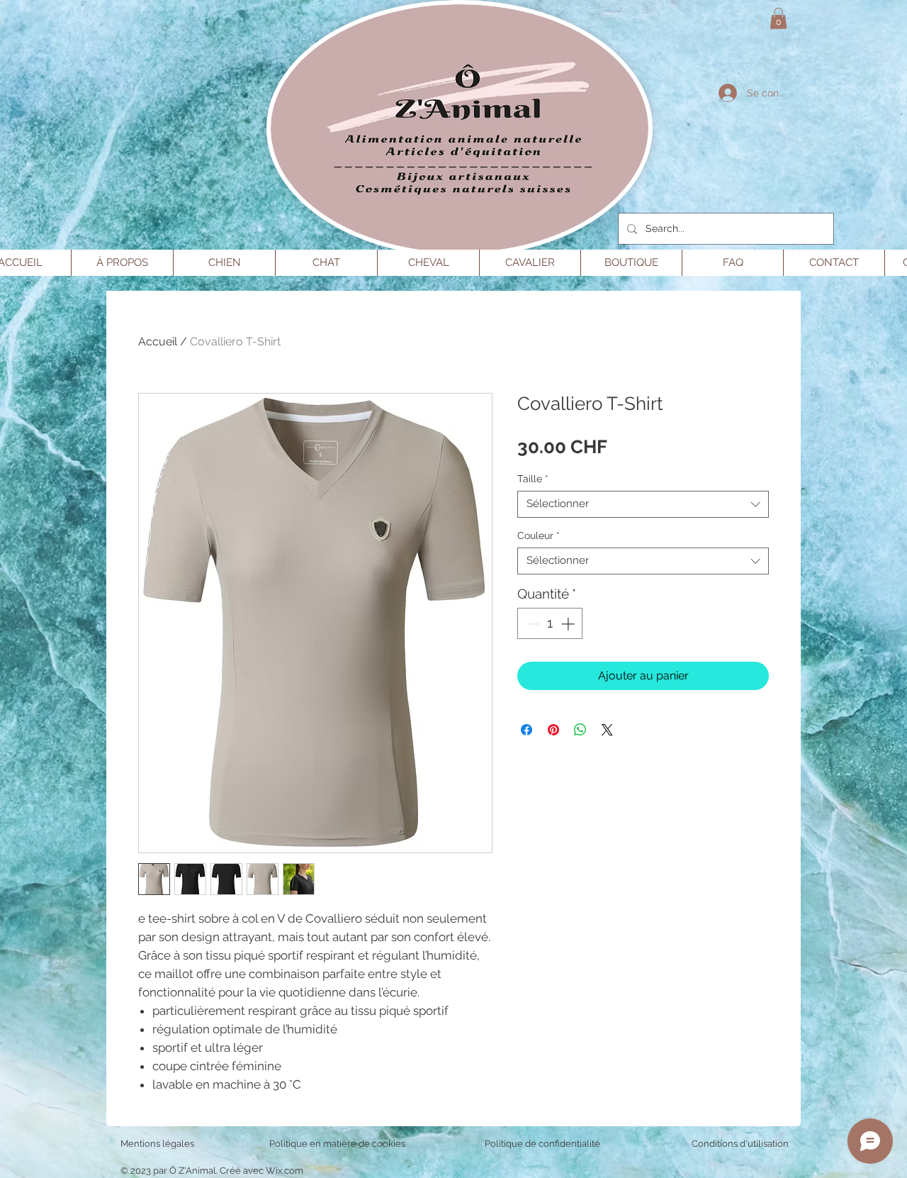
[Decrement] (531, 624)
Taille (532, 478)
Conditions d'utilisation (740, 1143)
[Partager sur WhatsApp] (580, 729)
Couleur (538, 535)
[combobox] (643, 504)
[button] (778, 18)
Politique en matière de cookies (338, 1143)
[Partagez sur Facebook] (526, 729)
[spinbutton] (550, 624)
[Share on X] (607, 729)
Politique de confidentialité (542, 1143)
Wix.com (284, 1170)
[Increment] (569, 624)
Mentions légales (157, 1143)
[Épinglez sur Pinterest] (553, 729)
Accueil (157, 341)
